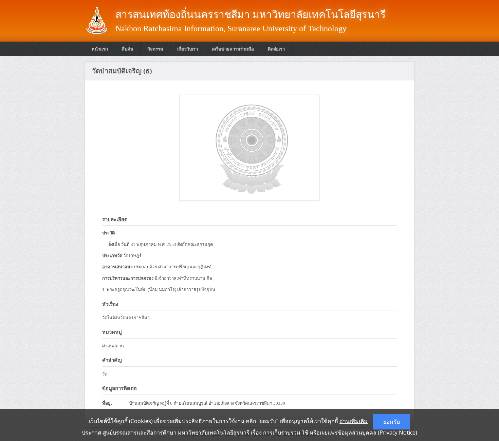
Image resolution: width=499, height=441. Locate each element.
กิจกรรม (155, 49)
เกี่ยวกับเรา (187, 49)
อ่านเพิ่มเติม (353, 421)
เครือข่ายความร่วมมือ (233, 49)
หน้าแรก (100, 49)
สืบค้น (127, 49)
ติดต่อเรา (276, 49)
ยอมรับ (391, 421)
